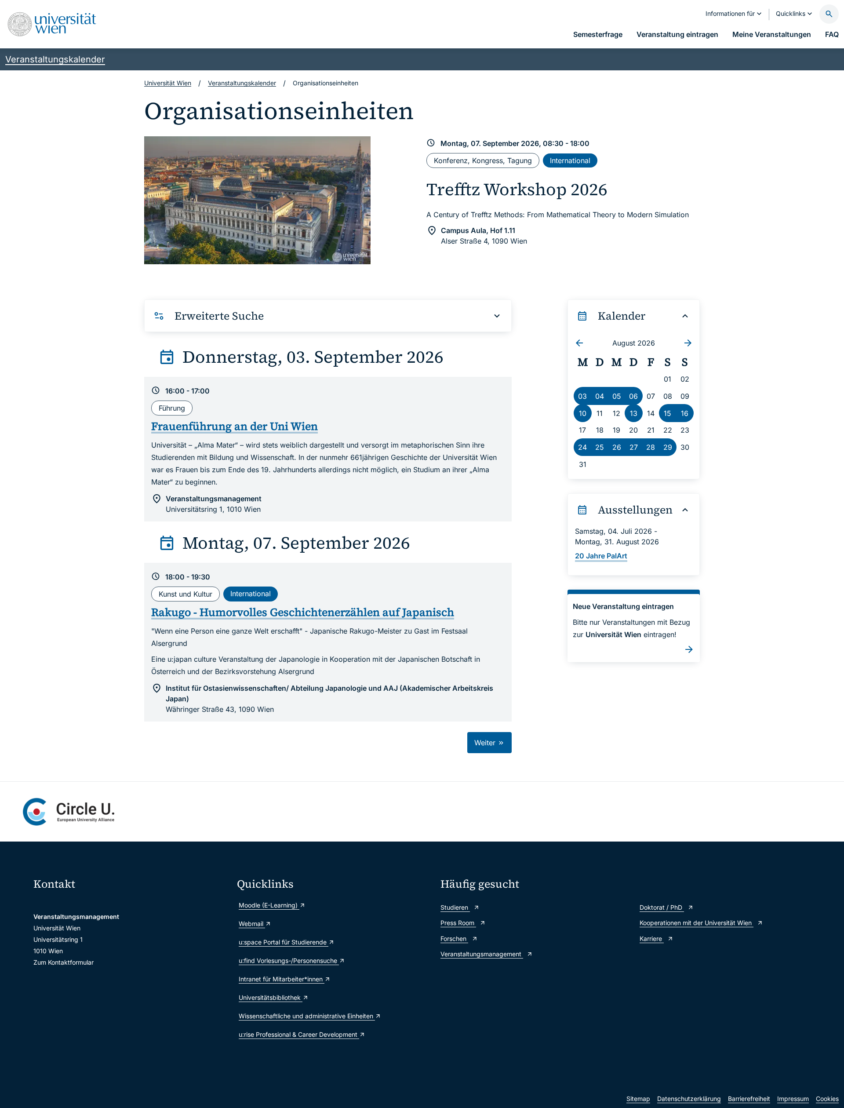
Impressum (793, 1098)
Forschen (454, 938)
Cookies (827, 1098)
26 (616, 447)
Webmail (252, 923)
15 (667, 413)
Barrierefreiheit (749, 1098)
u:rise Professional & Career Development (299, 1034)
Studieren (455, 907)
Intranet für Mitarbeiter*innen (281, 979)
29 (667, 447)
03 (582, 396)
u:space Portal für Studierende (283, 942)
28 (650, 447)
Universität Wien (167, 83)
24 (582, 447)
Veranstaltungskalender (55, 59)
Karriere (652, 938)
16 (684, 413)
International (570, 160)
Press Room (458, 922)
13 (633, 413)
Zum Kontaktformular (63, 962)
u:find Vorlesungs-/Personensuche (289, 960)
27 (633, 447)
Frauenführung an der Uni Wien (234, 426)
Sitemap (638, 1098)
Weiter (486, 742)
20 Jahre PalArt (601, 555)
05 (616, 396)
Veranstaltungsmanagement (481, 954)
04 (599, 396)
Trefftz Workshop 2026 (517, 189)
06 (633, 396)
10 (582, 413)
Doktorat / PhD (662, 907)
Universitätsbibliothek (270, 997)
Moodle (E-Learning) (269, 905)
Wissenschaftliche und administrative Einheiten (307, 1016)
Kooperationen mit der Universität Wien (696, 922)
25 (599, 447)
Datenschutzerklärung (689, 1098)
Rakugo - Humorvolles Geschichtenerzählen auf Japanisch (302, 612)
